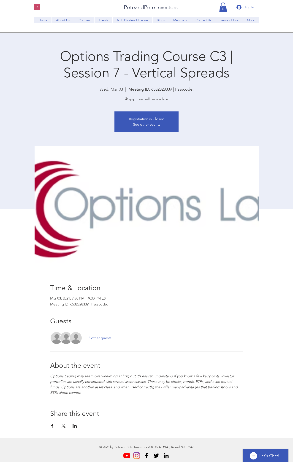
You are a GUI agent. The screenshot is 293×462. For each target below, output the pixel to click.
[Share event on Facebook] (52, 426)
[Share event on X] (63, 426)
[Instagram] (136, 455)
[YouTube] (126, 455)
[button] (223, 7)
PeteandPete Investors (151, 7)
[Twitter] (156, 455)
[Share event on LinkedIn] (75, 426)
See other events (146, 124)
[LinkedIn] (166, 455)
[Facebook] (146, 455)
